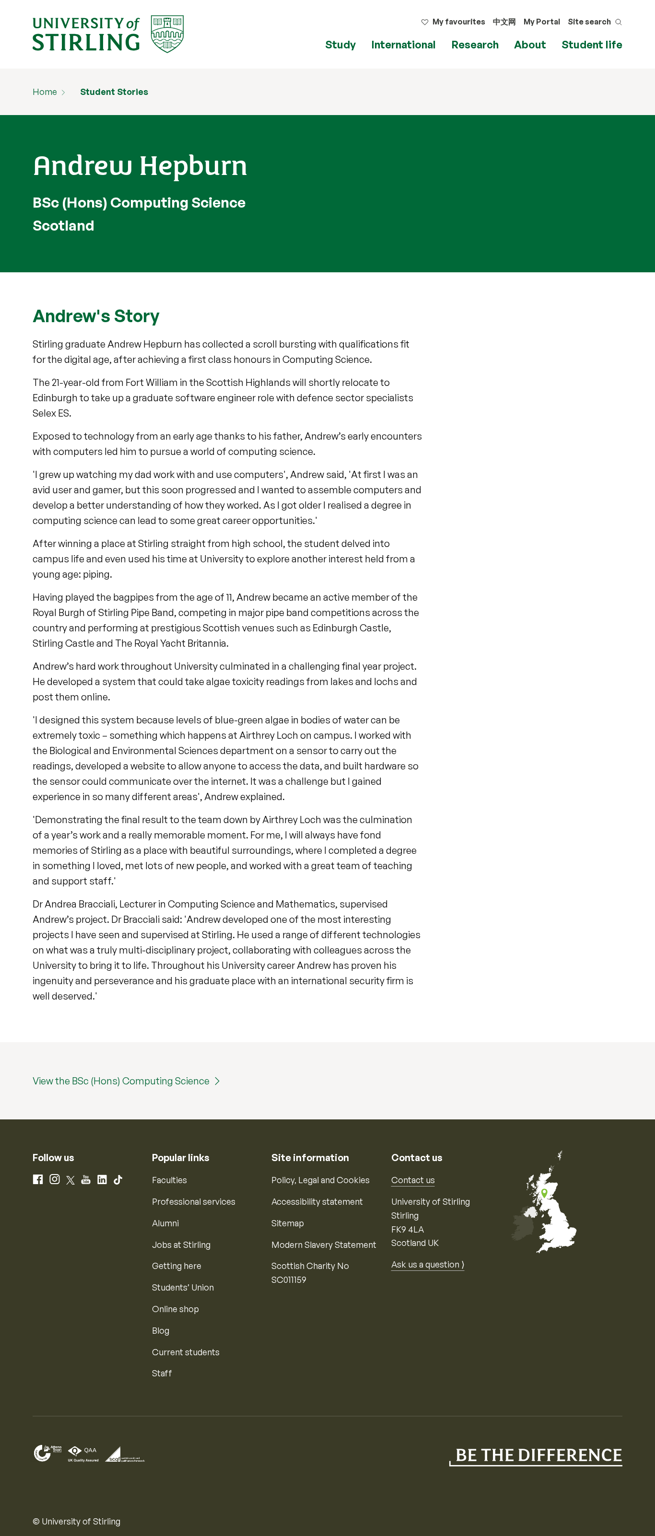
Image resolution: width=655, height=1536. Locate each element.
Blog (160, 1330)
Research (475, 44)
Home (45, 91)
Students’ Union (183, 1287)
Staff (162, 1373)
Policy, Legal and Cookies (320, 1180)
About (530, 44)
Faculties (169, 1180)
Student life (591, 44)
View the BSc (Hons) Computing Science (121, 1081)
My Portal (542, 21)
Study (340, 44)
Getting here (176, 1265)
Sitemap (287, 1223)
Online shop (175, 1308)
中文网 (504, 21)
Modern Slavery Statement (323, 1244)
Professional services (193, 1201)
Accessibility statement (317, 1201)
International (403, 44)
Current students (186, 1352)
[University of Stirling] (108, 33)
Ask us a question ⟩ (428, 1264)
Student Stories (114, 91)
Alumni (165, 1223)
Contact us (413, 1180)
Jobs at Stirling (181, 1244)
